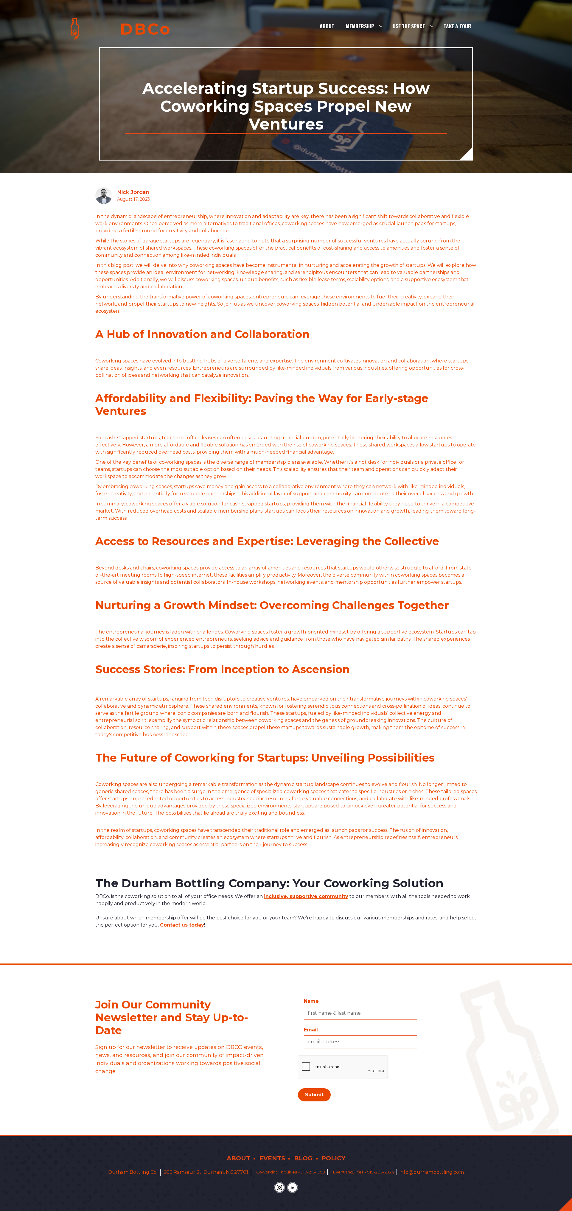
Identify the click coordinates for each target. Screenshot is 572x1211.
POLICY (333, 1158)
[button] (364, 26)
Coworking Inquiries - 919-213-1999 (290, 1172)
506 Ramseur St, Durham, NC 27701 (206, 1172)
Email (311, 1030)
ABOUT (238, 1158)
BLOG (303, 1158)
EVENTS (272, 1158)
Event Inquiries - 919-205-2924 (363, 1172)
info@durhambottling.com (432, 1172)
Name (311, 1001)
